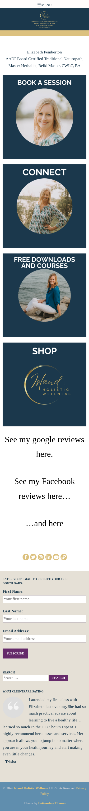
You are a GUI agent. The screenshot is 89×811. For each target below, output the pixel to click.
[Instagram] (41, 557)
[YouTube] (56, 557)
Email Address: (16, 631)
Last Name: (13, 611)
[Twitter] (33, 557)
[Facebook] (26, 557)
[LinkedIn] (48, 557)
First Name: (13, 591)
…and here (44, 523)
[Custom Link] (64, 557)
